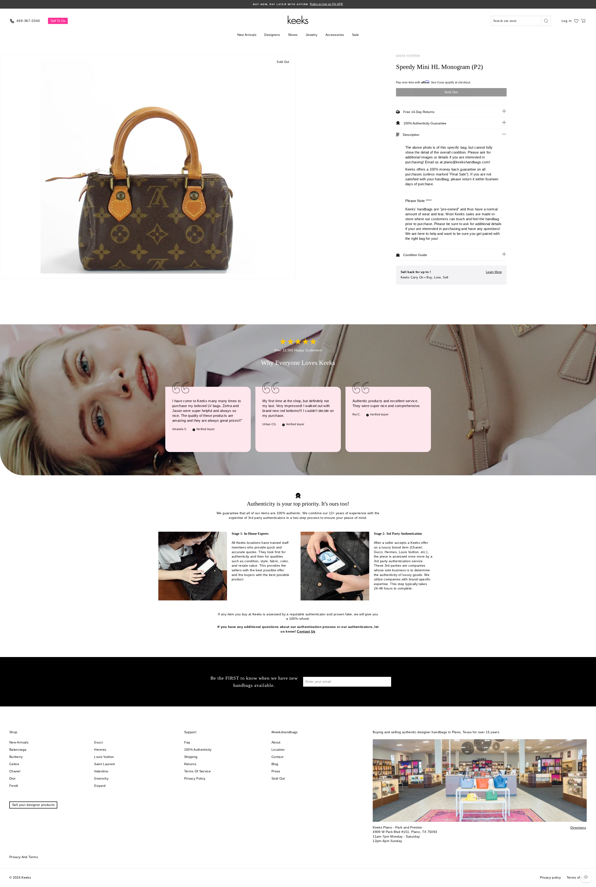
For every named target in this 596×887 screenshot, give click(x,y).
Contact (277, 757)
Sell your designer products (33, 805)
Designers (272, 35)
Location (278, 749)
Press (275, 771)
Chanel (14, 771)
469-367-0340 (28, 21)
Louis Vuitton (408, 56)
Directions (578, 827)
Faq (187, 742)
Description (411, 135)
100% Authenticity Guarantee (424, 123)
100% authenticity (198, 749)
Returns (190, 764)
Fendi (13, 786)
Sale (355, 35)
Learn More (494, 272)
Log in (567, 21)
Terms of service (197, 771)
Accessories (334, 35)
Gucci (98, 742)
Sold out (278, 778)
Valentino (101, 771)
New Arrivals (246, 35)
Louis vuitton (104, 757)
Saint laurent (104, 764)
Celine (14, 764)
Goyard (99, 786)
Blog (274, 764)
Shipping (191, 757)
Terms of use (577, 877)
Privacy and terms (23, 857)
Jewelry (311, 35)
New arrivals (18, 742)
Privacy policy (195, 778)
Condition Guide (415, 255)
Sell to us (58, 21)
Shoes (293, 35)
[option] (298, 4)
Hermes (100, 749)
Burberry (16, 757)
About (276, 742)
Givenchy (101, 778)
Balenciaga (18, 749)
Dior (12, 778)
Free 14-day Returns (418, 112)
